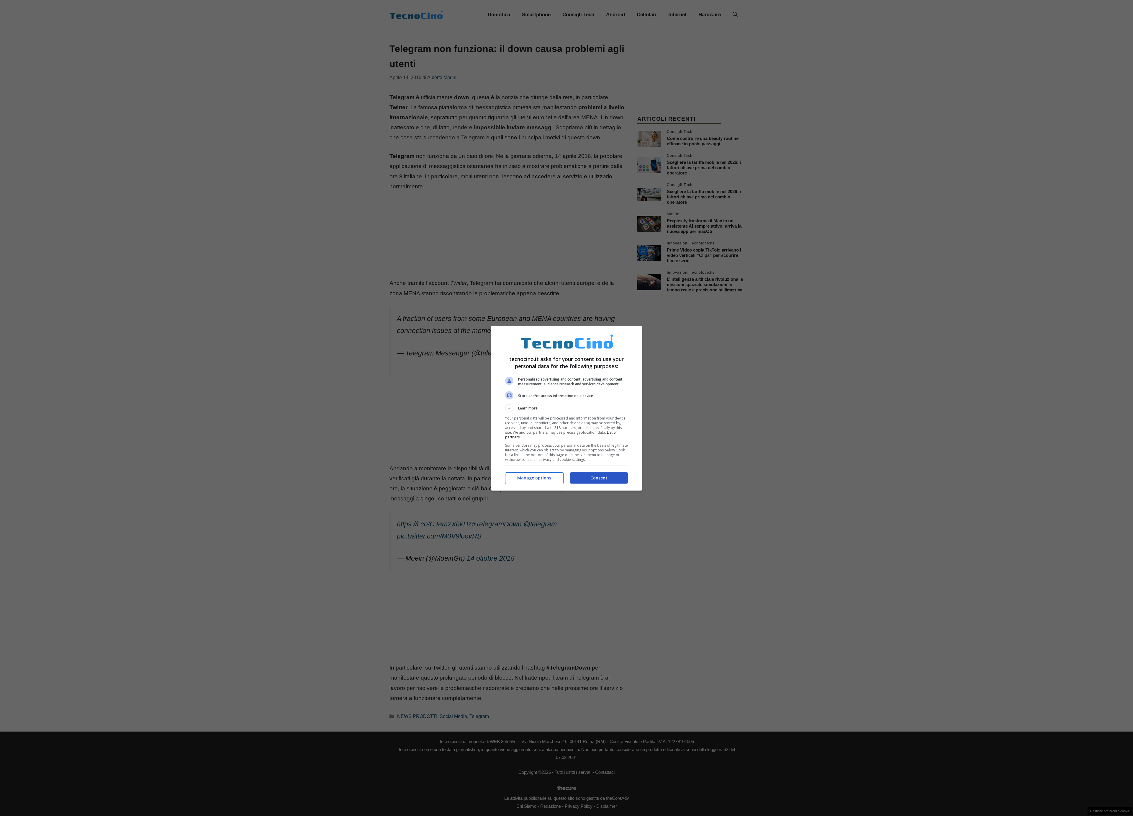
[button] (566, 408)
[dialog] (566, 408)
